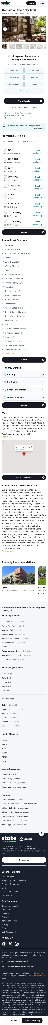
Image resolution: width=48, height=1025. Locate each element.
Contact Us (12, 1020)
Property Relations (10, 891)
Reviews (5, 917)
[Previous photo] (5, 29)
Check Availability (37, 151)
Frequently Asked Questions (14, 880)
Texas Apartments (10, 906)
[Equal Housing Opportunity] (25, 839)
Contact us (24, 860)
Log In (41, 3)
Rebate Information (10, 884)
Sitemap (5, 928)
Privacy (5, 924)
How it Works (8, 877)
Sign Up (31, 3)
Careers (5, 913)
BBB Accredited (9, 932)
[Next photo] (43, 29)
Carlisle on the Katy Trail (19, 10)
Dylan (4, 588)
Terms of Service (9, 921)
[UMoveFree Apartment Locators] (9, 839)
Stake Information (38, 976)
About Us (6, 909)
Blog (4, 888)
